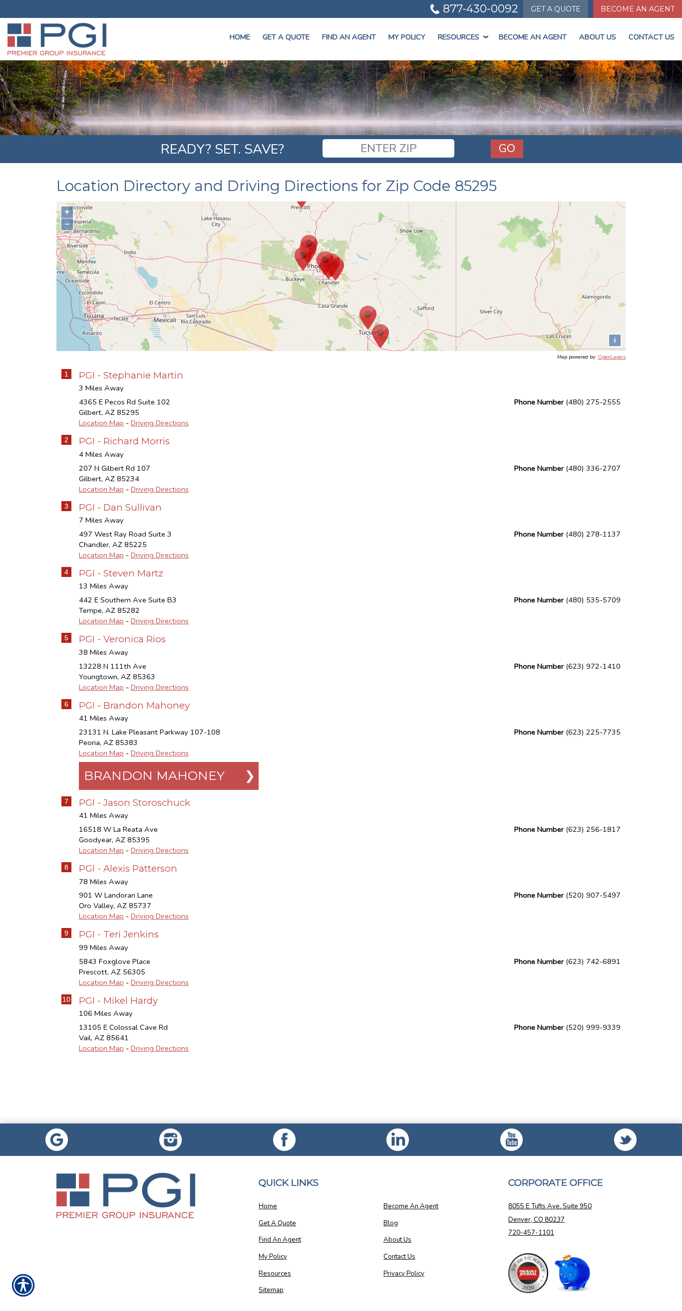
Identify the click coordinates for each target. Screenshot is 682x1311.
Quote (556, 8)
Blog (390, 1223)
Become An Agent (638, 8)
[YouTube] (512, 1139)
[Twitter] (625, 1139)
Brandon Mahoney (154, 775)
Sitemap (271, 1290)
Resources (462, 37)
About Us (597, 37)
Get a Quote (286, 37)
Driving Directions (160, 423)
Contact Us (652, 37)
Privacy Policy (403, 1273)
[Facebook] (171, 1139)
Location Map (101, 423)
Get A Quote (277, 1223)
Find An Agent (349, 37)
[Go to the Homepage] (56, 39)
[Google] (57, 1139)
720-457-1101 (531, 1232)
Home (240, 37)
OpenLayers (612, 357)
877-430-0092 (480, 8)
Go (507, 148)
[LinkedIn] (398, 1139)
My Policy (406, 37)
